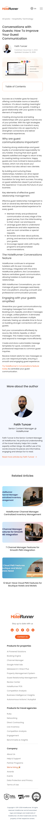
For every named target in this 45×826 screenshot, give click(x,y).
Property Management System (21, 673)
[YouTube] (27, 630)
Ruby (9, 713)
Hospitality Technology (22, 19)
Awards (10, 771)
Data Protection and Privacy (20, 780)
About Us (11, 754)
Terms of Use (13, 784)
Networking (12, 718)
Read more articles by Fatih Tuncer (18, 457)
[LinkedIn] (12, 630)
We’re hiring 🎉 (14, 767)
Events (10, 776)
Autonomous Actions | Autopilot (21, 699)
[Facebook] (22, 630)
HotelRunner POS (14, 686)
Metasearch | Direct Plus (18, 669)
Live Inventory (13, 727)
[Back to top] (40, 815)
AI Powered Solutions (16, 651)
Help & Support (14, 758)
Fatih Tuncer (21, 46)
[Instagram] (17, 630)
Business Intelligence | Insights (21, 695)
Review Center (13, 682)
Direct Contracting (15, 722)
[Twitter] (33, 630)
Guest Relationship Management (22, 677)
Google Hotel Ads (15, 664)
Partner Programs (15, 763)
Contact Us (22, 636)
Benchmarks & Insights (17, 740)
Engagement (13, 735)
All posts (6, 19)
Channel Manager (15, 660)
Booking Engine (14, 656)
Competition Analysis (17, 690)
